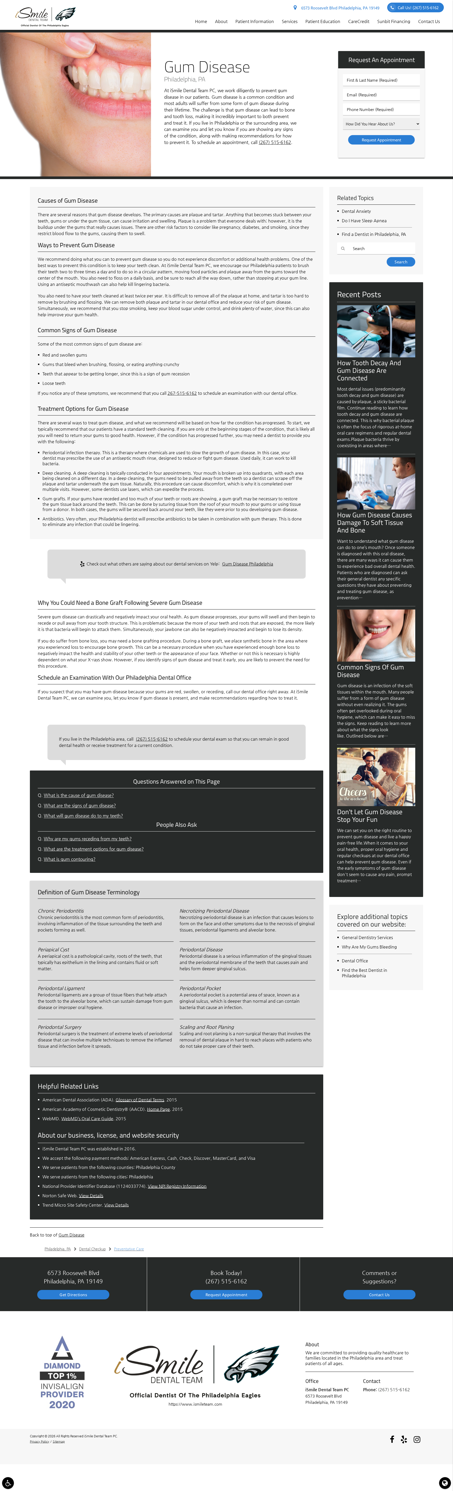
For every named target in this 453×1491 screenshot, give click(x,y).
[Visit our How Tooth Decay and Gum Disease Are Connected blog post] (376, 356)
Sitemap (59, 1441)
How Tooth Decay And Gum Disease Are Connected (369, 370)
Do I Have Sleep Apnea (364, 220)
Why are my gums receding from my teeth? (88, 838)
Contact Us (429, 21)
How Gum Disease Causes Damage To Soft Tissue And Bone (374, 522)
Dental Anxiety (356, 211)
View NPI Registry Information (177, 1186)
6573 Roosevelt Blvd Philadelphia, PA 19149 (339, 7)
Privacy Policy (39, 1441)
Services (290, 21)
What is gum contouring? (69, 859)
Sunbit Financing (393, 21)
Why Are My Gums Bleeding (369, 946)
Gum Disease (71, 1234)
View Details (91, 1195)
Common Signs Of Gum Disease (370, 671)
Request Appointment (226, 1294)
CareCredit (358, 21)
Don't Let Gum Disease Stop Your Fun (369, 815)
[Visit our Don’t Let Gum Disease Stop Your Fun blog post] (376, 804)
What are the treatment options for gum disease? (94, 848)
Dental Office (355, 960)
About (221, 21)
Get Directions (73, 1294)
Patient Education (322, 21)
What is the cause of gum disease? (79, 795)
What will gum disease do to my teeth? (83, 815)
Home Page (158, 1109)
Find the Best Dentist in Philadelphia (364, 973)
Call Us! (418, 7)
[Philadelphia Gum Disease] (75, 175)
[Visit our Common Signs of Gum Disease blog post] (376, 660)
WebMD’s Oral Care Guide (87, 1118)
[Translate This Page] (445, 1483)
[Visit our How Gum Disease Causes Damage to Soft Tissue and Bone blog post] (376, 508)
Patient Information (254, 21)
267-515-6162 (182, 393)
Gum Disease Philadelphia (247, 563)
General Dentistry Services (367, 937)
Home (201, 21)
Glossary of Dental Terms (140, 1099)
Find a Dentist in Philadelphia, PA (374, 234)
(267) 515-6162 (275, 142)
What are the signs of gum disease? (80, 805)
